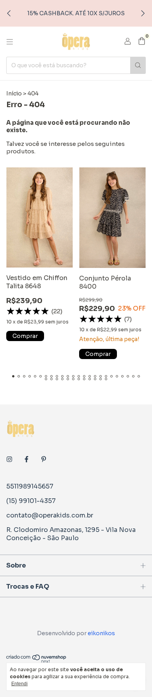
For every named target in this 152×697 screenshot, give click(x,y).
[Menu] (9, 41)
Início (14, 93)
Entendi (19, 683)
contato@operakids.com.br (49, 515)
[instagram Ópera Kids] (9, 459)
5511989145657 (29, 486)
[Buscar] (138, 65)
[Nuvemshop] (36, 661)
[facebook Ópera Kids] (26, 459)
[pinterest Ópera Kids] (44, 459)
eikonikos (101, 633)
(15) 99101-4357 (31, 501)
